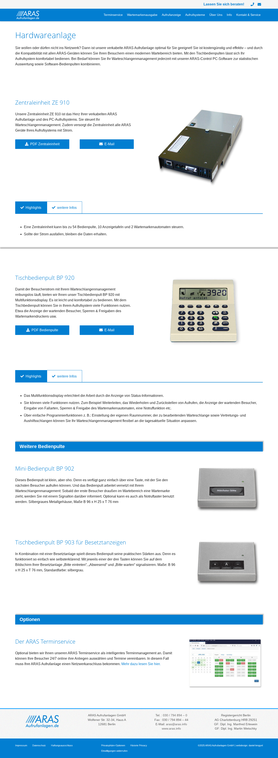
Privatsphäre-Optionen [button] (113, 745)
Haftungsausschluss (62, 745)
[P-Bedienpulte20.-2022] (203, 313)
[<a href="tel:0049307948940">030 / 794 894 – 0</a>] (252, 4)
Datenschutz (39, 745)
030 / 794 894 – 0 (175, 715)
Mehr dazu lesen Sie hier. (141, 664)
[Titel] (259, 4)
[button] (159, 15)
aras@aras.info (176, 724)
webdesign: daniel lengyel (249, 745)
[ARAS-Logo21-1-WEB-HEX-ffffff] (28, 15)
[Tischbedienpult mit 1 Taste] (225, 490)
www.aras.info (171, 728)
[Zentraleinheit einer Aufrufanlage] (203, 149)
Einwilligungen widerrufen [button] (114, 751)
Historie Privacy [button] (138, 745)
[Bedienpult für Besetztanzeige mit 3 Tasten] (225, 564)
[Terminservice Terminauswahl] (225, 663)
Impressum (21, 745)
